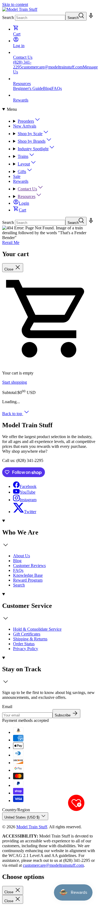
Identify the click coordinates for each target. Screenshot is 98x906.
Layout (24, 164)
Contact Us (27, 189)
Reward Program (27, 580)
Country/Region (16, 809)
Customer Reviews (29, 565)
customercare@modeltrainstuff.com (52, 67)
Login (24, 203)
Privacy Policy (25, 648)
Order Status (24, 643)
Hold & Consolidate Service (37, 629)
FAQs (56, 88)
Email (7, 706)
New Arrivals (24, 126)
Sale (16, 176)
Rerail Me (10, 242)
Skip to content (15, 4)
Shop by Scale (30, 133)
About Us (21, 555)
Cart (22, 210)
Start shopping (14, 382)
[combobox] (40, 18)
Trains (23, 156)
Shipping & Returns (30, 639)
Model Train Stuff (31, 826)
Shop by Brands (31, 141)
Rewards (20, 181)
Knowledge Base (28, 575)
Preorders (26, 121)
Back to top (12, 413)
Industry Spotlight (33, 148)
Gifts (22, 171)
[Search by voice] (91, 17)
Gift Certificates (26, 634)
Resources (26, 196)
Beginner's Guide (28, 88)
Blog (47, 88)
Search (8, 17)
